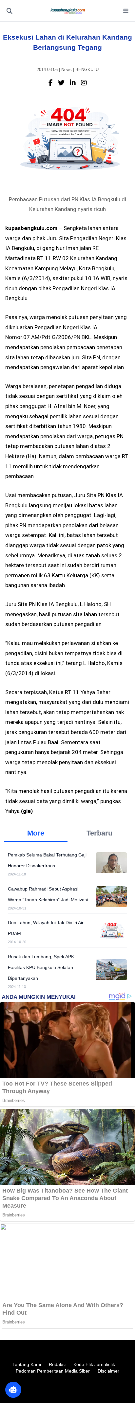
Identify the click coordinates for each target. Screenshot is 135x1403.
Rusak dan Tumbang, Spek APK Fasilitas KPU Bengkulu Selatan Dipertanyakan (41, 967)
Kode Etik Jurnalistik (94, 1364)
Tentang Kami (26, 1364)
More (35, 833)
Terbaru (99, 833)
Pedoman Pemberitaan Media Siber (53, 1371)
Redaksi (57, 1364)
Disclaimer (108, 1371)
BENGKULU (87, 69)
